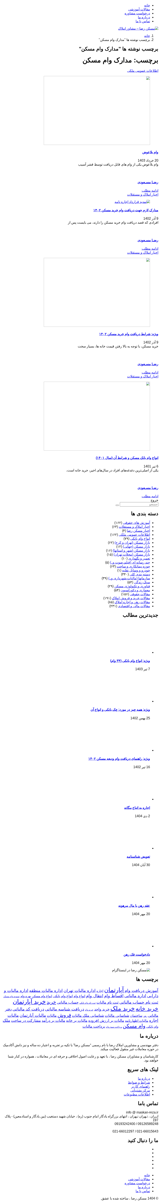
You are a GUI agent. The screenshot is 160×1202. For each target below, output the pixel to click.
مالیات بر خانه (77, 1020)
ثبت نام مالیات (107, 1002)
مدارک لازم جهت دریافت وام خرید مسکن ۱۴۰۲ (125, 210)
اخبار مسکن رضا (138, 530)
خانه (147, 5)
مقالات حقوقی (140, 594)
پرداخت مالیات (93, 1026)
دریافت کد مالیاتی (28, 1009)
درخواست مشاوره (137, 13)
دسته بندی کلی (140, 574)
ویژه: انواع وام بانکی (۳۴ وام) (130, 660)
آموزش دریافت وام (141, 990)
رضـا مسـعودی (148, 182)
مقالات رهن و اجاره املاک (132, 602)
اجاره (99, 991)
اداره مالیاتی (135, 995)
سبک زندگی (142, 582)
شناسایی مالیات (117, 1015)
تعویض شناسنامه (138, 856)
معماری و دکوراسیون (135, 590)
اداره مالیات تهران (80, 990)
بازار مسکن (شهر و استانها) (131, 550)
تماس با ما (143, 21)
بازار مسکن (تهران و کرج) (132, 542)
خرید (51, 1002)
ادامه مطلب (150, 190)
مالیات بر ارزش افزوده (106, 1020)
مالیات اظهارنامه (136, 1020)
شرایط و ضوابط (139, 1082)
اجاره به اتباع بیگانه (137, 807)
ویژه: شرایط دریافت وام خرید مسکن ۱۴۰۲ (128, 334)
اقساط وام (114, 995)
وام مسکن (134, 1026)
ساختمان (136, 1015)
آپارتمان (114, 989)
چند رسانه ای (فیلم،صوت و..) (130, 562)
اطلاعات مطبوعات (137, 1094)
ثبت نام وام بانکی (87, 1003)
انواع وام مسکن (42, 996)
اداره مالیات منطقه (46, 990)
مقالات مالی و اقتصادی (134, 606)
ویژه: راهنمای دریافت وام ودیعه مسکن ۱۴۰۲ (119, 758)
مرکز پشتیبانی (140, 1090)
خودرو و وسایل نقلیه (136, 570)
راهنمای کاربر (140, 1086)
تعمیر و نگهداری (139, 558)
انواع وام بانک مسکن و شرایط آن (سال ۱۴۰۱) (127, 458)
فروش (64, 1015)
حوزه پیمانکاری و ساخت (133, 566)
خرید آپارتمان (29, 1001)
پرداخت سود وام (114, 1027)
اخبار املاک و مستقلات (142, 194)
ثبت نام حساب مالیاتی (138, 1002)
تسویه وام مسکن (11, 996)
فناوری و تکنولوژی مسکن (132, 586)
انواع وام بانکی (140, 538)
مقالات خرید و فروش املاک (131, 598)
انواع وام (79, 996)
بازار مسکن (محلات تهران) (132, 554)
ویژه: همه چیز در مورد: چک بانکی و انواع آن (120, 709)
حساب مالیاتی (68, 1002)
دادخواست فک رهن (137, 954)
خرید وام (89, 1009)
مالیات (52, 1015)
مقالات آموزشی (139, 9)
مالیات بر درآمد (53, 1020)
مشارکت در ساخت (26, 1020)
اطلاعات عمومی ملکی (142, 70)
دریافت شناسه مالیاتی (64, 1009)
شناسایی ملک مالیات (88, 1015)
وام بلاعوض (150, 152)
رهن (145, 1016)
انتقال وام (94, 995)
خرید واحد (102, 1009)
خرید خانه (147, 1009)
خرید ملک (122, 1008)
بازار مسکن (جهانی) (136, 546)
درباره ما (144, 17)
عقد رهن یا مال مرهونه (134, 905)
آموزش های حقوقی (136, 522)
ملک (6, 1020)
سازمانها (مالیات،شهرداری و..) (129, 578)
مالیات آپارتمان (33, 1015)
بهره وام (25, 996)
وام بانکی (152, 1026)
